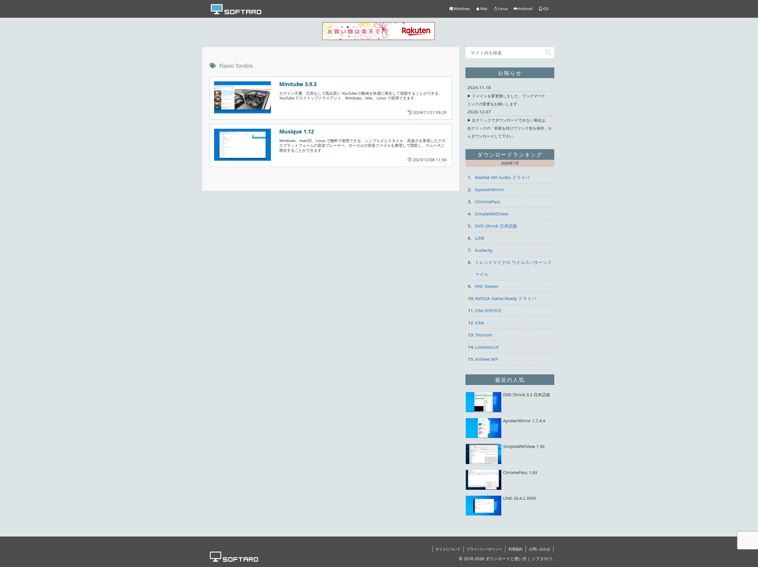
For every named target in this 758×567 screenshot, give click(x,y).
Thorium (483, 335)
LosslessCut (487, 347)
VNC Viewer (487, 286)
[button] (548, 52)
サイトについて (448, 549)
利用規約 (515, 549)
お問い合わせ (539, 549)
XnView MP (486, 359)
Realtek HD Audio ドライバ (502, 177)
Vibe (479, 323)
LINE (479, 238)
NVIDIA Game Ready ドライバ (505, 298)
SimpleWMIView (491, 214)
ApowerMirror (489, 189)
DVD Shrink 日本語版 (496, 226)
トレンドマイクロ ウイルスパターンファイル (513, 268)
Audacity (484, 250)
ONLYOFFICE (488, 310)
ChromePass (487, 201)
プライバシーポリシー (484, 549)
